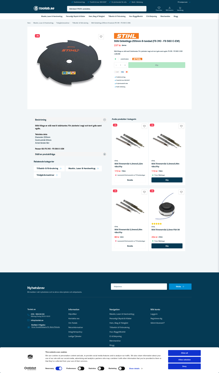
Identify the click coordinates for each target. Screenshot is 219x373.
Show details (134, 368)
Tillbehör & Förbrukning (116, 16)
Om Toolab (72, 322)
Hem (29, 23)
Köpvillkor (72, 314)
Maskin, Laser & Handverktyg (51, 16)
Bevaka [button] (130, 179)
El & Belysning (151, 16)
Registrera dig (156, 318)
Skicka (178, 286)
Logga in (154, 314)
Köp (167, 179)
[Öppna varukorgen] (180, 8)
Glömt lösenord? (158, 322)
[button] (144, 8)
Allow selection (184, 360)
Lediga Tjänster (74, 336)
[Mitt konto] (169, 8)
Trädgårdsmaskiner (62, 23)
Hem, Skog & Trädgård (97, 16)
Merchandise (165, 16)
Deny (184, 366)
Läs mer (117, 53)
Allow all (184, 353)
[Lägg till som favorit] (159, 8)
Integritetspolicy (75, 331)
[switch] (81, 368)
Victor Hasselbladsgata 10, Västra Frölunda (45, 327)
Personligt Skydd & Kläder (75, 16)
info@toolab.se (37, 320)
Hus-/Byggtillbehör (136, 16)
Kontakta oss (73, 318)
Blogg (176, 16)
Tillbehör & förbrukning (80, 23)
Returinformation (75, 327)
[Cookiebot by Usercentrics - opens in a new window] (30, 368)
